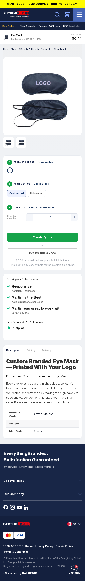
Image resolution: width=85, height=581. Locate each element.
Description (13, 350)
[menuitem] (9, 26)
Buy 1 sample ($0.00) (42, 252)
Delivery (46, 350)
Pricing (30, 350)
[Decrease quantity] (29, 217)
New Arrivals (27, 26)
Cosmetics (47, 49)
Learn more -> (44, 467)
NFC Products (71, 26)
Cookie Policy (64, 546)
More (15, 49)
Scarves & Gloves (49, 26)
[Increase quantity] (74, 217)
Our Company (13, 494)
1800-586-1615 (13, 546)
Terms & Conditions (16, 551)
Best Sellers (9, 26)
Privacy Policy (44, 546)
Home (6, 49)
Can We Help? (13, 481)
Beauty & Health (29, 49)
